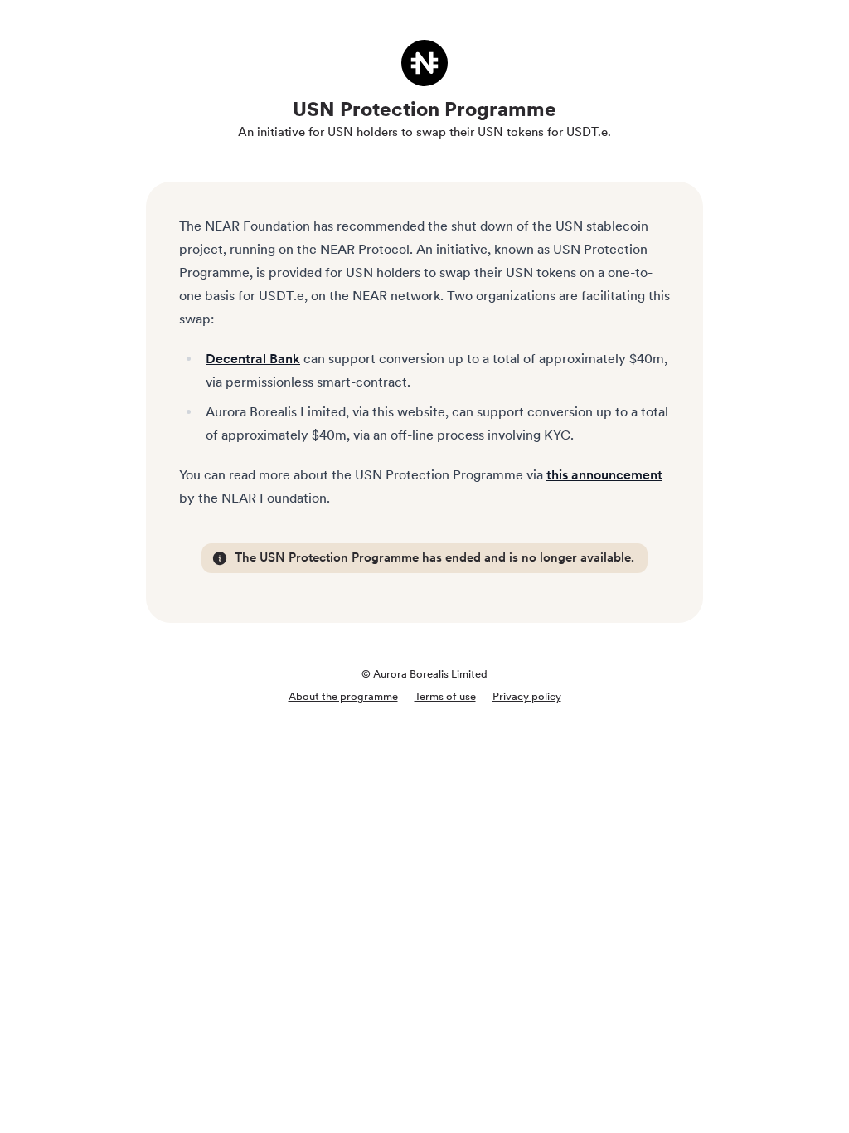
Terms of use (445, 696)
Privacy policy (526, 696)
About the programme (343, 696)
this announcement (604, 475)
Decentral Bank (253, 359)
